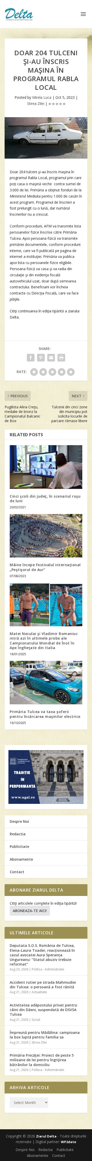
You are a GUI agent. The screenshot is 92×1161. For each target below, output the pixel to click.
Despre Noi (19, 821)
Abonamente (21, 859)
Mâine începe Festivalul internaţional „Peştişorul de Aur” (45, 567)
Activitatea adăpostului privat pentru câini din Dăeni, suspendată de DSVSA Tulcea (43, 1010)
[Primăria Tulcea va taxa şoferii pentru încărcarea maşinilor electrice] (46, 682)
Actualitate (39, 992)
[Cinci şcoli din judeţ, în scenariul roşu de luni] (46, 467)
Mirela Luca (41, 97)
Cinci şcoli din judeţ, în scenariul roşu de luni (45, 498)
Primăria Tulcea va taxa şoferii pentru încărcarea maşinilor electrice (45, 714)
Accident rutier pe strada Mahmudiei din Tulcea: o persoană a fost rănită (43, 984)
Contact (17, 871)
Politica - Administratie (48, 969)
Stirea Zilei (35, 103)
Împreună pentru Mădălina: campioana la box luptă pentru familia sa (45, 1034)
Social (36, 1019)
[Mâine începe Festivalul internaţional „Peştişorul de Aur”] (46, 535)
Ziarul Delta (46, 1136)
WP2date (68, 1142)
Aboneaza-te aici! (30, 910)
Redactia (18, 833)
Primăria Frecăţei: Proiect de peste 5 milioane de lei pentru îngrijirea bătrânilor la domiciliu (42, 1060)
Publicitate (19, 846)
